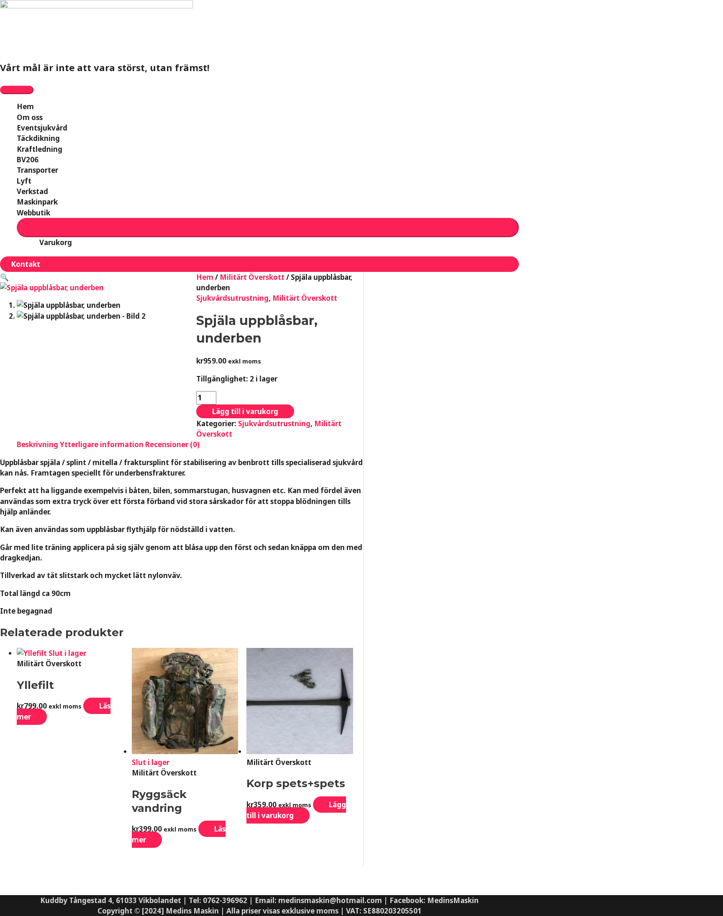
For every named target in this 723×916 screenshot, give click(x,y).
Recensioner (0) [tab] (172, 444)
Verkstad (32, 191)
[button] (259, 264)
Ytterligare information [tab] (102, 444)
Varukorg (55, 242)
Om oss (30, 117)
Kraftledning (39, 149)
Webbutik (33, 212)
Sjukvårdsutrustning (232, 298)
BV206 (27, 159)
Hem (25, 106)
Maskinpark (37, 202)
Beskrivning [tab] (37, 444)
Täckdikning (38, 138)
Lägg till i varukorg (245, 411)
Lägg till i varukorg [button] (296, 810)
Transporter (37, 170)
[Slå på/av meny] (268, 227)
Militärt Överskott (252, 277)
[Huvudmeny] (16, 90)
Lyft (24, 181)
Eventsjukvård (42, 128)
